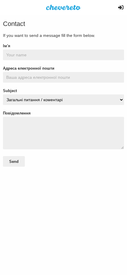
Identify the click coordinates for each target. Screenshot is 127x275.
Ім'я (6, 46)
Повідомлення (17, 113)
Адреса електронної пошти (28, 68)
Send (14, 161)
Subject (10, 91)
